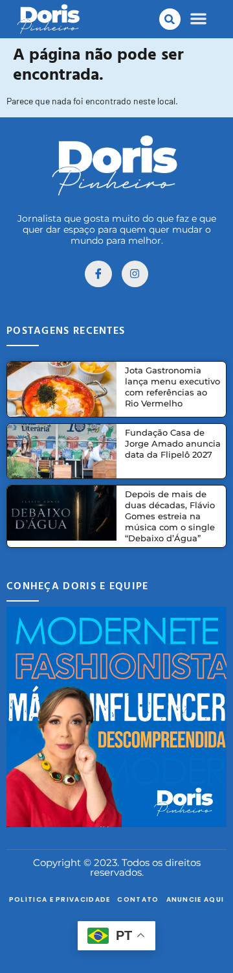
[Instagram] (135, 274)
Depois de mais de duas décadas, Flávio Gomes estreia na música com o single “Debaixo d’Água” (170, 516)
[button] (170, 19)
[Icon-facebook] (98, 274)
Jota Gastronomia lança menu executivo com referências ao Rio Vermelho (172, 386)
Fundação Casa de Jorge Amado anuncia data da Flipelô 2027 (173, 443)
